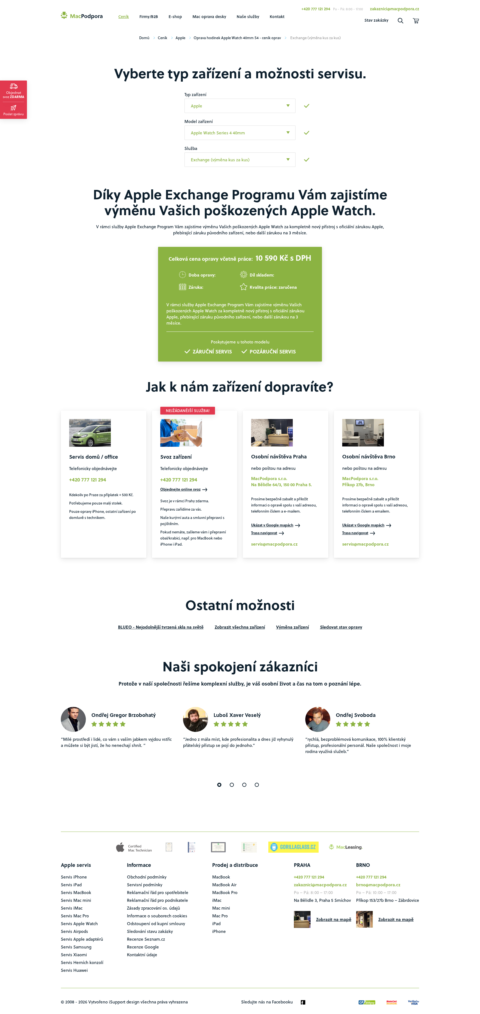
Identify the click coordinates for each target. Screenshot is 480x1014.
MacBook (221, 877)
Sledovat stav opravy (341, 627)
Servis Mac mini (76, 900)
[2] (232, 785)
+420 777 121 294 (315, 9)
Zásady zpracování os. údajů (153, 908)
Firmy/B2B (148, 16)
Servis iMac (71, 908)
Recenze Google (143, 947)
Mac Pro (220, 916)
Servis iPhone (74, 877)
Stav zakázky (376, 20)
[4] (257, 785)
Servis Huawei (74, 970)
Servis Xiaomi (74, 955)
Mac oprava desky (209, 16)
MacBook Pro (225, 892)
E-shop (175, 16)
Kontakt (277, 16)
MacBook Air (224, 885)
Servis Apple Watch (79, 923)
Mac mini (221, 908)
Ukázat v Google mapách (272, 525)
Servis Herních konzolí (82, 962)
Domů (144, 37)
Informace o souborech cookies (157, 916)
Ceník (123, 16)
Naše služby (248, 16)
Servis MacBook (76, 892)
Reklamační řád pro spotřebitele (157, 892)
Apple (180, 37)
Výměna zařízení (292, 627)
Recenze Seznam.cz (146, 939)
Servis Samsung (76, 947)
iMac (216, 900)
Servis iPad (71, 885)
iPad (216, 923)
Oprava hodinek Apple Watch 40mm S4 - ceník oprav (237, 37)
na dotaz (284, 275)
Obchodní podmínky (146, 877)
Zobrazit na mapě (333, 919)
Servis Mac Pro (75, 916)
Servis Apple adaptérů (82, 939)
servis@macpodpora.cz (274, 544)
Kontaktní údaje (142, 955)
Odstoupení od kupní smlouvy (156, 923)
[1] (219, 785)
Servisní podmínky (144, 885)
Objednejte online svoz (180, 489)
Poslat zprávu (13, 113)
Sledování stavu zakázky (150, 931)
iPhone (219, 931)
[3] (244, 785)
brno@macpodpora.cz (378, 885)
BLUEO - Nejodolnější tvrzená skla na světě (161, 627)
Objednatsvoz (13, 94)
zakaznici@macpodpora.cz (394, 9)
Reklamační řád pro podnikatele (157, 900)
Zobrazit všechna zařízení (240, 627)
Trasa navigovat (264, 532)
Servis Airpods (74, 931)
